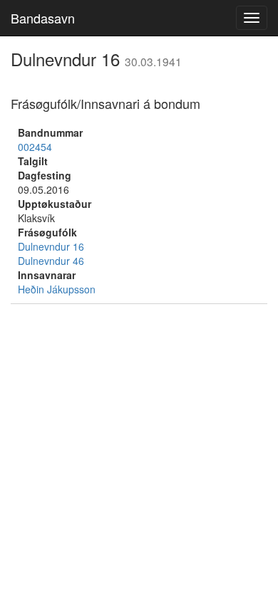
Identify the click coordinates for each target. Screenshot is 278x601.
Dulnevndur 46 (51, 261)
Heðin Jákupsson (57, 289)
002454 (35, 147)
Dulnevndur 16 (51, 246)
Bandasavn (43, 18)
